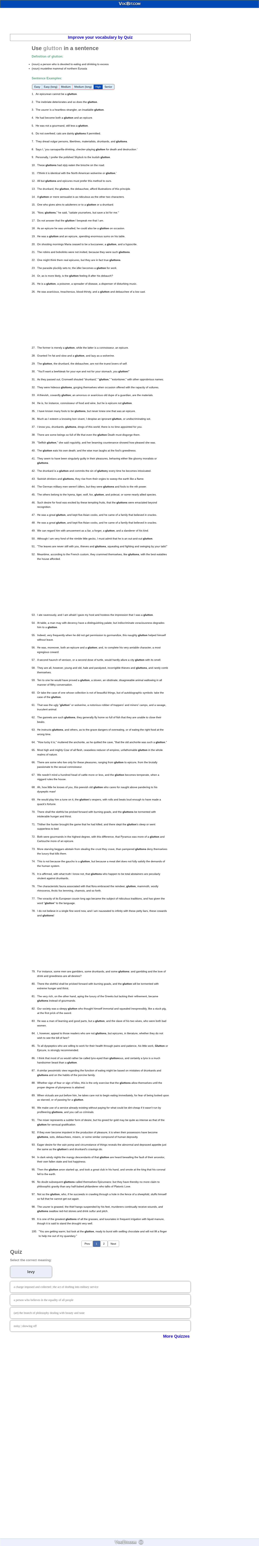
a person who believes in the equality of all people (43, 1300)
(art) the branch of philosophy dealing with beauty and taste (49, 1313)
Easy (37, 86)
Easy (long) (50, 86)
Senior (108, 86)
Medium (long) (83, 86)
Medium (66, 86)
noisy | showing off (25, 1326)
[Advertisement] (129, 21)
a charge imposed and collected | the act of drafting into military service (56, 1287)
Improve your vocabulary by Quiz (100, 37)
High (98, 86)
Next (113, 1243)
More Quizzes (176, 1336)
